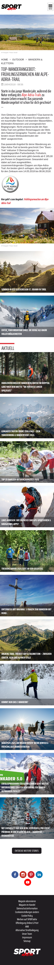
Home (4, 59)
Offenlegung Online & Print (27, 923)
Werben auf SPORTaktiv (27, 919)
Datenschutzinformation (27, 908)
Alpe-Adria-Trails (31, 95)
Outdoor (18, 59)
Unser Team (27, 933)
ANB (27, 926)
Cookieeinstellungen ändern (27, 912)
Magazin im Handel (27, 904)
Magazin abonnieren (27, 901)
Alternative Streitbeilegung (27, 930)
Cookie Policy (27, 915)
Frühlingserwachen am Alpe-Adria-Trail (25, 201)
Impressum (27, 937)
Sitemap (27, 941)
